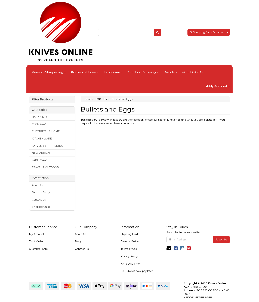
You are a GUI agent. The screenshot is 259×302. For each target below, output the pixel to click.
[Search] (157, 32)
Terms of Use (129, 248)
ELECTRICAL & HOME (46, 131)
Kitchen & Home (84, 72)
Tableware (112, 72)
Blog (78, 241)
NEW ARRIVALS (42, 153)
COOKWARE (40, 124)
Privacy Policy (129, 256)
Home (87, 99)
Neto (209, 297)
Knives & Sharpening (48, 72)
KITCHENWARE (42, 138)
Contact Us (39, 199)
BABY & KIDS (40, 117)
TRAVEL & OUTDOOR (45, 167)
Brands (169, 72)
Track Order (36, 241)
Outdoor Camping (142, 72)
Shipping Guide (41, 206)
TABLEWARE (40, 160)
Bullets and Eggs (122, 99)
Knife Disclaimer (131, 263)
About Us (37, 185)
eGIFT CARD (192, 72)
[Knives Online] (60, 30)
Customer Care (38, 248)
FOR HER (101, 99)
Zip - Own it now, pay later (137, 271)
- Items (208, 32)
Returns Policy (41, 192)
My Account (36, 234)
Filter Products (42, 99)
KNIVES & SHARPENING (47, 145)
